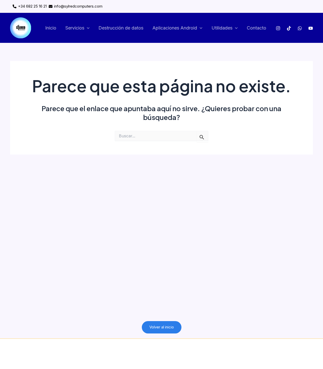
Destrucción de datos (120, 27)
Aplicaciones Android (174, 27)
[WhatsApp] (300, 28)
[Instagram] (278, 28)
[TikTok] (289, 28)
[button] (87, 28)
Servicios (74, 27)
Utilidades (221, 27)
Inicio (50, 27)
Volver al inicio (161, 327)
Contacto (256, 27)
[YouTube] (310, 28)
